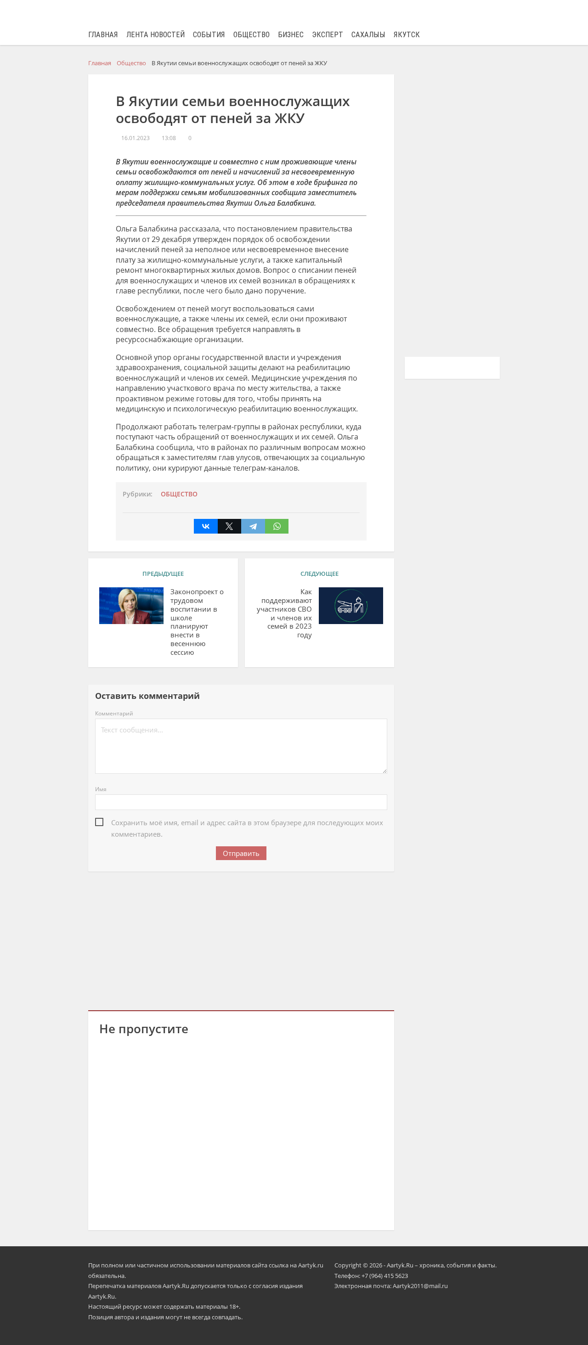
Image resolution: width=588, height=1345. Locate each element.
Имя (101, 789)
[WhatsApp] (277, 526)
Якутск (407, 34)
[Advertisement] (241, 939)
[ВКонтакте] (206, 526)
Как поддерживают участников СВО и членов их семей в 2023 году (284, 613)
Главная (103, 34)
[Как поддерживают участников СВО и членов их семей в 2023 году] (351, 605)
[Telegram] (253, 526)
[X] (230, 526)
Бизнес (291, 34)
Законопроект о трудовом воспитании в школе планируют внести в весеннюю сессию (197, 621)
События (209, 34)
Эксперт (327, 34)
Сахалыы (368, 34)
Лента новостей (155, 34)
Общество (251, 34)
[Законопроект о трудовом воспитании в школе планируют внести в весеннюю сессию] (131, 605)
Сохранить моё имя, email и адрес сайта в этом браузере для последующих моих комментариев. (247, 823)
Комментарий (114, 713)
